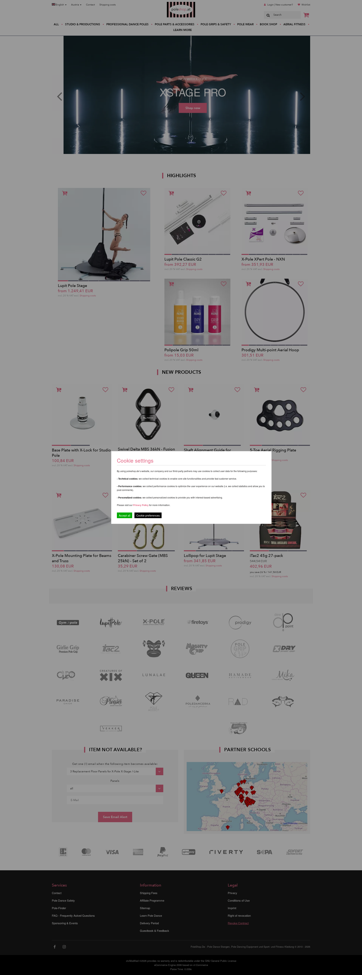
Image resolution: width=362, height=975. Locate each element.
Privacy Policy (141, 505)
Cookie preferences (148, 515)
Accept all (124, 515)
